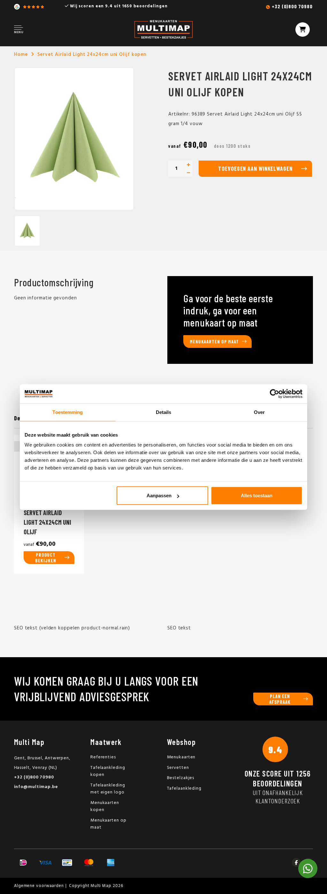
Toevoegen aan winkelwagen (255, 168)
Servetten (178, 767)
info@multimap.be (36, 787)
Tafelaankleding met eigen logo (107, 789)
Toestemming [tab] (67, 412)
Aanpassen (159, 495)
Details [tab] (163, 412)
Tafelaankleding (184, 788)
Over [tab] (259, 412)
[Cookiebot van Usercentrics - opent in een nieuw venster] (274, 393)
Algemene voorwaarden (39, 886)
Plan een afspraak (280, 699)
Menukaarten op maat (214, 341)
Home (21, 54)
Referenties (103, 757)
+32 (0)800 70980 (292, 6)
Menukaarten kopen (104, 806)
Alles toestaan (256, 495)
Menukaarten (181, 757)
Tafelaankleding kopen (107, 771)
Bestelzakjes (180, 778)
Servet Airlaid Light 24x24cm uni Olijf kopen (92, 54)
